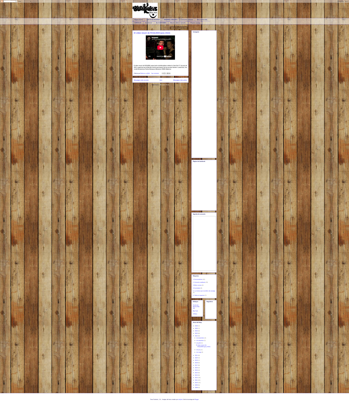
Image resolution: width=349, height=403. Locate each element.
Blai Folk (195, 311)
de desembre (200, 338)
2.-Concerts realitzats (199, 282)
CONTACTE (137, 23)
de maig (198, 352)
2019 (196, 360)
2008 (196, 387)
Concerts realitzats (187, 19)
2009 (196, 385)
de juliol (198, 343)
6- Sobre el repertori (198, 295)
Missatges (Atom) (164, 84)
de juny (198, 349)
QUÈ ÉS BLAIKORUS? (153, 19)
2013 (196, 375)
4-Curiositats (196, 288)
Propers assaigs (195, 23)
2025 (196, 328)
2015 (196, 370)
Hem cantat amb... (202, 19)
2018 (196, 362)
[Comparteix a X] (166, 73)
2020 (196, 358)
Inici (161, 80)
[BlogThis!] (164, 73)
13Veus (195, 314)
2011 (196, 380)
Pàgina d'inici (138, 19)
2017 (196, 365)
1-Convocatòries (197, 279)
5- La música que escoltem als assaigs (204, 291)
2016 (196, 367)
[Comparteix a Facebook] (168, 73)
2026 (196, 326)
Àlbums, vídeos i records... (178, 23)
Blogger (197, 399)
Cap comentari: (155, 73)
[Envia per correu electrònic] (163, 73)
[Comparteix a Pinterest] (170, 73)
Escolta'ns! (148, 23)
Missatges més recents (141, 80)
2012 (196, 377)
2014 (196, 372)
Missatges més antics (180, 80)
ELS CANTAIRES (161, 23)
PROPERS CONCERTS (170, 19)
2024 (196, 331)
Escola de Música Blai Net (196, 306)
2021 (196, 355)
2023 (196, 333)
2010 (196, 382)
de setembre (200, 340)
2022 (196, 336)
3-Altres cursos (197, 285)
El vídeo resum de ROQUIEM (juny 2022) (152, 33)
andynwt (180, 399)
